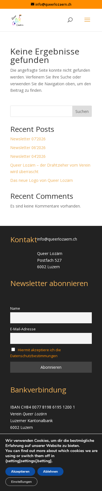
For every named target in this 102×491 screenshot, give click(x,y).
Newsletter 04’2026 (28, 156)
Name (15, 308)
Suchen (82, 111)
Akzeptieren (20, 471)
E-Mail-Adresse (23, 329)
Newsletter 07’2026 (28, 138)
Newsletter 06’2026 (28, 147)
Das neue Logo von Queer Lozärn (41, 180)
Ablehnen (50, 471)
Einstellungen (21, 481)
